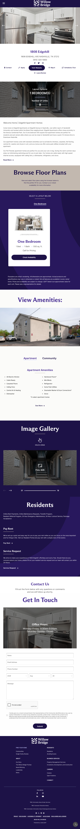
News (17, 772)
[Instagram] (43, 63)
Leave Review (41, 73)
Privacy (16, 816)
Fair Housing (22, 816)
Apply (22, 67)
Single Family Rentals (22, 754)
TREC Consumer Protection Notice (40, 805)
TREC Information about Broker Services (40, 802)
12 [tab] (43, 490)
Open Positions (51, 775)
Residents (50, 751)
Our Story (18, 762)
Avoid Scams (46, 816)
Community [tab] (49, 358)
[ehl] (36, 813)
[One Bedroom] (29, 224)
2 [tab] (27, 490)
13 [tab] (45, 490)
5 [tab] (31, 490)
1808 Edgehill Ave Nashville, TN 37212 (40, 56)
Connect (50, 780)
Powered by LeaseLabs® (40, 822)
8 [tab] (37, 490)
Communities (20, 751)
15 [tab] (48, 490)
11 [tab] (41, 490)
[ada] (38, 813)
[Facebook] (34, 63)
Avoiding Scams (51, 754)
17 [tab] (51, 490)
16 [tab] (50, 490)
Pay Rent (7, 543)
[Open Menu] (3, 3)
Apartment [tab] (30, 358)
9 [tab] (38, 490)
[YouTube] (43, 796)
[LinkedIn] (37, 796)
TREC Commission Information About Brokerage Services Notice (40, 809)
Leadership (19, 770)
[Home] (42, 4)
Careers (49, 773)
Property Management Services (56, 762)
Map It (52, 67)
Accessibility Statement (35, 816)
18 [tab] (53, 490)
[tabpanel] (29, 237)
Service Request (9, 568)
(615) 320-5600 (40, 60)
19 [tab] (55, 490)
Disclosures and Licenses (58, 816)
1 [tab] (25, 490)
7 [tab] (35, 490)
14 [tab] (47, 490)
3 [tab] (28, 490)
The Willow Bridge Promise (23, 765)
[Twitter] (39, 63)
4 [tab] (30, 490)
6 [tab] (33, 490)
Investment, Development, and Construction (59, 765)
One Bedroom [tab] (40, 204)
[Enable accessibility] (75, 824)
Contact (9, 67)
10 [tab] (40, 490)
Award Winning (20, 767)
